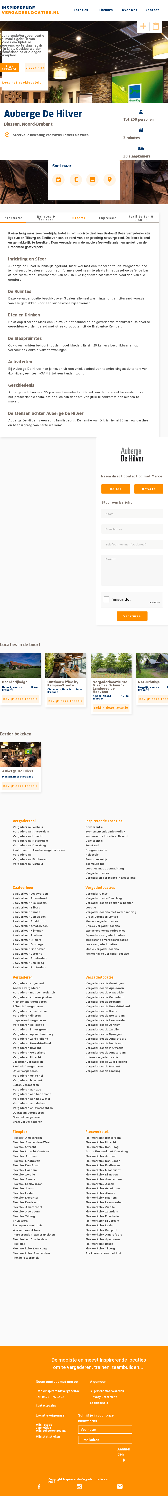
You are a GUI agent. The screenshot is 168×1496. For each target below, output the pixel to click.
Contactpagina (46, 1405)
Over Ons (129, 10)
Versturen (132, 616)
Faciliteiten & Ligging (141, 218)
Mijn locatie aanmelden (44, 1426)
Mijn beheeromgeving (51, 1430)
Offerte (79, 218)
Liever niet (35, 67)
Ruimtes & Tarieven (46, 218)
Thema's (106, 10)
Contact (152, 10)
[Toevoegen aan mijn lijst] (143, 26)
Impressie (108, 218)
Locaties (81, 10)
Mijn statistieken (48, 1436)
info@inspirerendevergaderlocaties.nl (58, 1391)
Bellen (115, 489)
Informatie (13, 218)
